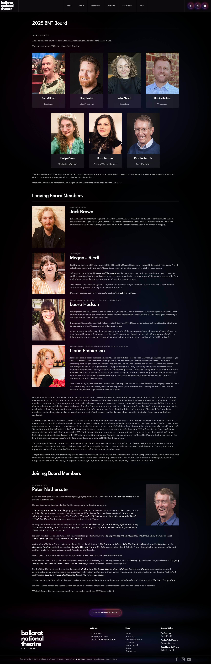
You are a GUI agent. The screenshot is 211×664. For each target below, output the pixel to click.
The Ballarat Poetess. (126, 293)
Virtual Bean (79, 659)
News (142, 6)
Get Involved (132, 645)
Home (69, 6)
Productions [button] (95, 6)
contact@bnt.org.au (106, 639)
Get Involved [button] (127, 6)
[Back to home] (9, 6)
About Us (130, 636)
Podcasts (111, 6)
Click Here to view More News (106, 613)
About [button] (81, 6)
